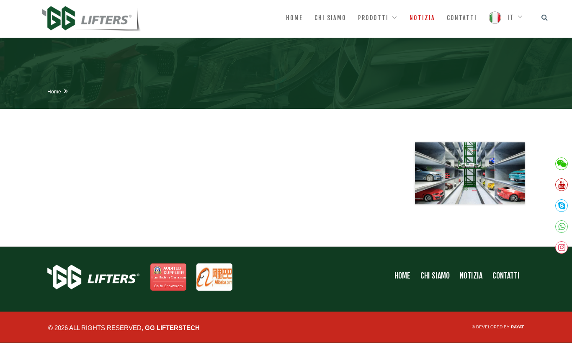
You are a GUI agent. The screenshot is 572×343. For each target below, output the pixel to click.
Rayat (517, 327)
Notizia (471, 275)
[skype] (561, 205)
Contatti (506, 275)
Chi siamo (435, 275)
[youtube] (561, 184)
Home (54, 92)
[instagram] (561, 247)
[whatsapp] (561, 226)
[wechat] (561, 163)
